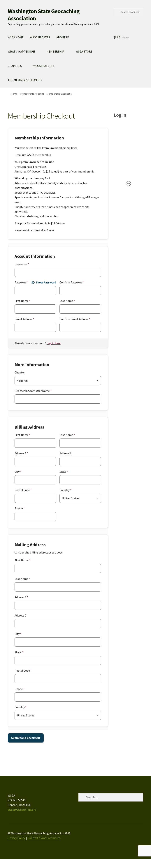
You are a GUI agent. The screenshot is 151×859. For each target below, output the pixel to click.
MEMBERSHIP (55, 51)
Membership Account (32, 93)
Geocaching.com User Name (33, 391)
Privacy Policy (16, 838)
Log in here (54, 343)
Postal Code (23, 490)
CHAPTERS (15, 66)
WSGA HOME (16, 37)
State (63, 471)
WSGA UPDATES (40, 37)
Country (65, 490)
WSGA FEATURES (44, 66)
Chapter (20, 372)
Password (21, 282)
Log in (120, 115)
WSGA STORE (84, 51)
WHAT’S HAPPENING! (21, 51)
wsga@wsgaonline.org (22, 809)
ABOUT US (62, 37)
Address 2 (65, 453)
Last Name (67, 301)
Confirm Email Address (74, 319)
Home (14, 93)
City (18, 471)
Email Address (24, 319)
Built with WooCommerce (44, 838)
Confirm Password (71, 282)
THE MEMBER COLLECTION (25, 80)
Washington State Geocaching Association (43, 15)
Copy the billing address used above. (40, 552)
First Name (22, 301)
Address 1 (21, 453)
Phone (20, 508)
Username (22, 264)
